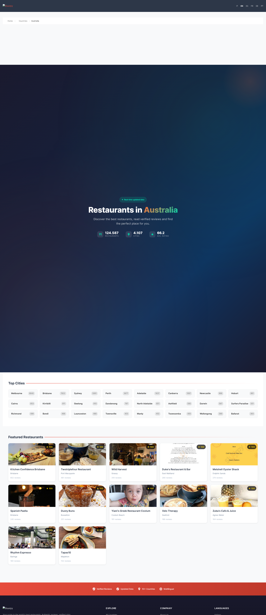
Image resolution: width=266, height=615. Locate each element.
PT (262, 6)
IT (237, 6)
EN (242, 6)
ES (247, 6)
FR (252, 6)
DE (257, 6)
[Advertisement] (133, 45)
